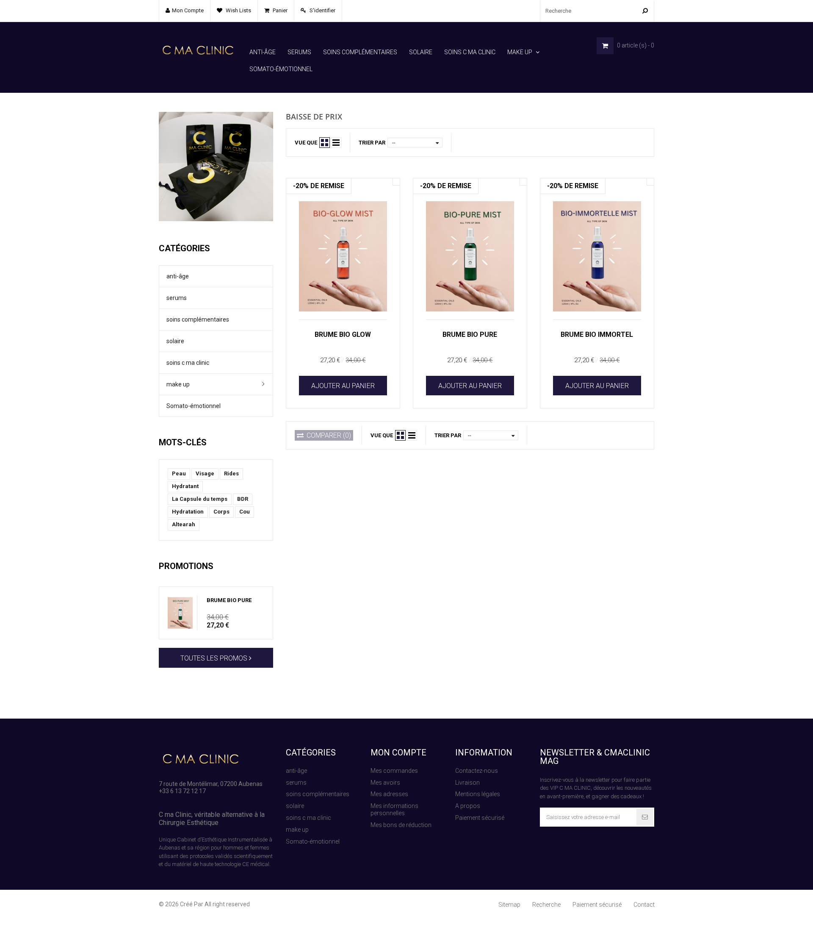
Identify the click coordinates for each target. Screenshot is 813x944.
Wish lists (237, 10)
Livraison (467, 782)
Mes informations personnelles (394, 809)
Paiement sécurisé (479, 817)
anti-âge (262, 52)
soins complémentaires (360, 52)
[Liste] (336, 142)
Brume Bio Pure (229, 600)
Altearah (183, 524)
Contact (644, 904)
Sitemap (509, 904)
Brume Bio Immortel (597, 334)
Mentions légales (477, 794)
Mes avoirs (385, 782)
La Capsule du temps (199, 499)
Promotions (186, 566)
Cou (244, 511)
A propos (467, 805)
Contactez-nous (476, 770)
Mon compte (398, 752)
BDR (242, 499)
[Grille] (324, 142)
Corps (221, 511)
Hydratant (185, 486)
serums (299, 52)
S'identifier (321, 10)
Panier (279, 10)
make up (519, 52)
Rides (231, 473)
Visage (205, 473)
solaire (420, 52)
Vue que (306, 142)
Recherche (546, 904)
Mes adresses (389, 794)
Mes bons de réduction (401, 825)
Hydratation (188, 511)
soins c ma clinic (469, 52)
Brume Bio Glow (343, 334)
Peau (179, 473)
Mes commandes (394, 770)
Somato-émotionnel (280, 69)
